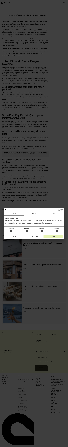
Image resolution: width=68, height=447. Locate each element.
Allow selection (34, 236)
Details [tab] (34, 213)
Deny (14, 236)
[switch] (26, 231)
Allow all (53, 236)
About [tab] (53, 213)
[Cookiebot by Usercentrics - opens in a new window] (57, 210)
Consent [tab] (14, 213)
